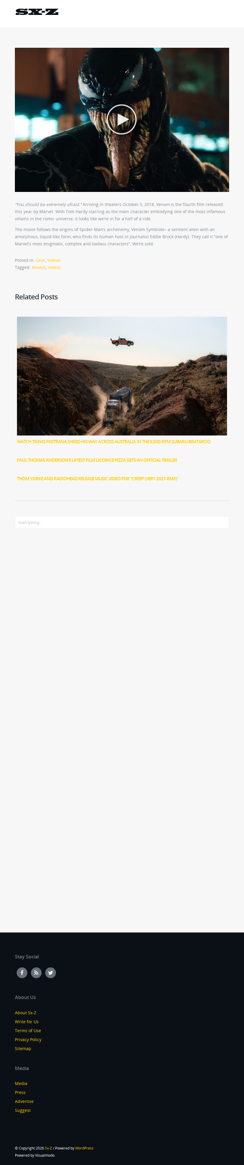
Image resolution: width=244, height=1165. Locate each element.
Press (20, 1092)
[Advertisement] (38, 630)
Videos (53, 260)
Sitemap (23, 1048)
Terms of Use (28, 1030)
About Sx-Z (25, 1012)
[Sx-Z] (36, 12)
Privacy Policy (28, 1039)
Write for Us (27, 1021)
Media (21, 1083)
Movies (39, 267)
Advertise (24, 1101)
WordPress (84, 1148)
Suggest (23, 1110)
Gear (40, 260)
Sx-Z (48, 1148)
